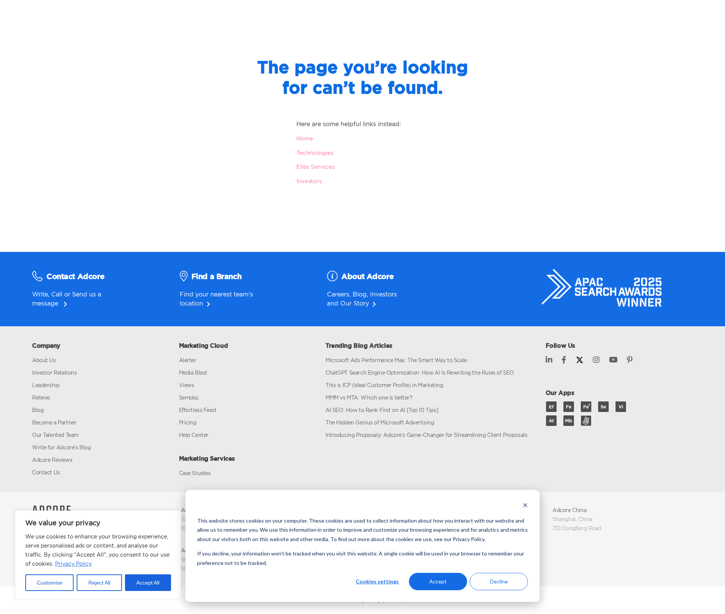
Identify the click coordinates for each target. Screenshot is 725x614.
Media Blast (193, 372)
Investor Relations (54, 372)
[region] (98, 555)
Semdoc (189, 397)
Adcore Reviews (52, 460)
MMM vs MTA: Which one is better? (369, 397)
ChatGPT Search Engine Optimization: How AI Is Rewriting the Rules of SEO (419, 372)
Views (186, 385)
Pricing (187, 422)
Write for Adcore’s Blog (61, 447)
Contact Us (46, 472)
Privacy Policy (73, 563)
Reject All (99, 583)
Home (304, 138)
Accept (438, 581)
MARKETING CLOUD (242, 19)
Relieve (41, 397)
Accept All (147, 583)
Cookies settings (377, 581)
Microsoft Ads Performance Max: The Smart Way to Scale (396, 360)
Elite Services (315, 167)
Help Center (193, 435)
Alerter (187, 360)
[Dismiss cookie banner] (525, 506)
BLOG (493, 19)
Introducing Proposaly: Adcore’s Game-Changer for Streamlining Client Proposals (426, 435)
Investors (309, 181)
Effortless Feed (197, 410)
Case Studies (195, 473)
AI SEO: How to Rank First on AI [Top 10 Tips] (381, 410)
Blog (360, 294)
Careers (338, 294)
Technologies (314, 153)
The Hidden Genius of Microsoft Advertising (379, 422)
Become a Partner (54, 422)
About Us (44, 360)
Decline (499, 581)
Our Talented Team (55, 435)
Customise (49, 583)
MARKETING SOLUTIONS (345, 19)
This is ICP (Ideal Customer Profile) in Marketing (384, 385)
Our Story (354, 303)
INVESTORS (434, 19)
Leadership (46, 385)
